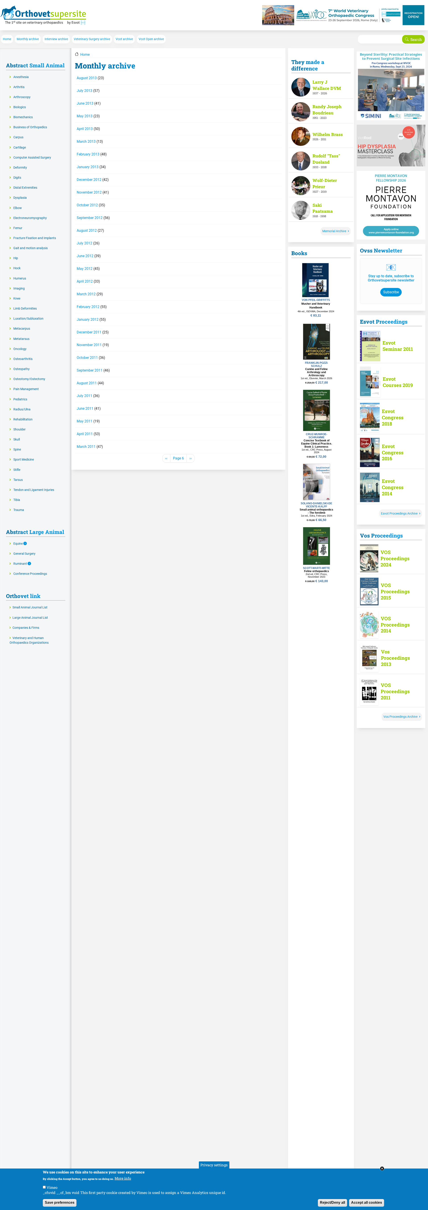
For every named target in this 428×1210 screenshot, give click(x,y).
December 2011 (89, 332)
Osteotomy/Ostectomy (29, 379)
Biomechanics (23, 117)
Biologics (19, 107)
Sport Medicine (23, 459)
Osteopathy (21, 369)
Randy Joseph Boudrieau (327, 110)
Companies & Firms (25, 628)
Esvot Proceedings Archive (399, 513)
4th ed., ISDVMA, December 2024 (316, 311)
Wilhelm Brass (328, 134)
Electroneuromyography (30, 218)
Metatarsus (21, 339)
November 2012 (89, 192)
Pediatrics (20, 399)
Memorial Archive (334, 231)
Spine (17, 449)
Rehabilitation (23, 419)
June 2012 (85, 256)
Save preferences (59, 1202)
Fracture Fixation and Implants (34, 238)
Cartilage (19, 147)
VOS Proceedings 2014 (395, 624)
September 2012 (90, 218)
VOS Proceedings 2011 (395, 691)
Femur (17, 228)
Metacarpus (21, 329)
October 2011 (87, 358)
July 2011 (84, 396)
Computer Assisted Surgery (32, 157)
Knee (16, 298)
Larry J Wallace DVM (327, 85)
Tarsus (18, 480)
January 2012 (88, 319)
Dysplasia (20, 198)
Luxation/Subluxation (28, 319)
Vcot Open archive (151, 39)
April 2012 (85, 281)
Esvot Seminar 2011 (398, 346)
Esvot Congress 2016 (392, 452)
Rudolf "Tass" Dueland (326, 159)
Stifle (16, 470)
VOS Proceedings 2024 (395, 558)
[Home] (43, 15)
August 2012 (87, 230)
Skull (16, 439)
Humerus (19, 278)
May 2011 (85, 421)
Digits (17, 178)
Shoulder (19, 429)
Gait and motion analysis (30, 248)
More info (123, 1178)
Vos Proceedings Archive (400, 717)
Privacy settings (214, 1164)
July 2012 (84, 243)
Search (416, 39)
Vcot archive (124, 39)
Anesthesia (21, 77)
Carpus (18, 137)
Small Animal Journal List (29, 607)
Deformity (20, 168)
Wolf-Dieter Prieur (325, 183)
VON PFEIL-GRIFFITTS (316, 300)
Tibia (16, 500)
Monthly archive (28, 39)
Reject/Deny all (332, 1202)
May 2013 (85, 116)
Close (382, 1168)
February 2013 (88, 154)
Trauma (18, 510)
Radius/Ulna (22, 409)
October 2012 (87, 205)
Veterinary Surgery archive (92, 39)
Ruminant (20, 564)
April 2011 (85, 434)
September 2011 (90, 370)
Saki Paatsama (323, 208)
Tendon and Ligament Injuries (33, 490)
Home (7, 39)
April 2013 (85, 129)
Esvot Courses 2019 (398, 382)
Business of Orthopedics (30, 127)
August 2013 (87, 78)
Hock (17, 268)
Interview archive (56, 39)
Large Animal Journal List (30, 618)
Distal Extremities (25, 188)
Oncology (20, 349)
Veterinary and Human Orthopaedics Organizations (29, 640)
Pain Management (26, 389)
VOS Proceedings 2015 (395, 591)
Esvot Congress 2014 (392, 487)
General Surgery (24, 554)
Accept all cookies (366, 1202)
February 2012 (88, 307)
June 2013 (85, 103)
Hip (15, 258)
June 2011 (85, 408)
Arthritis (19, 87)
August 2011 (87, 383)
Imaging (19, 288)
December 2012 (89, 180)
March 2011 (86, 447)
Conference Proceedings (30, 574)
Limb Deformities (25, 308)
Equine (18, 544)
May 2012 (85, 269)
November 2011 (89, 345)
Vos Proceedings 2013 (395, 658)
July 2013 (84, 91)
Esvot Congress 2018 (392, 417)
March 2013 (86, 141)
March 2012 (86, 294)
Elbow (17, 208)
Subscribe (391, 292)
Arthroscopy (22, 97)
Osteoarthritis (23, 359)
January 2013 (88, 167)
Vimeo (52, 1187)
